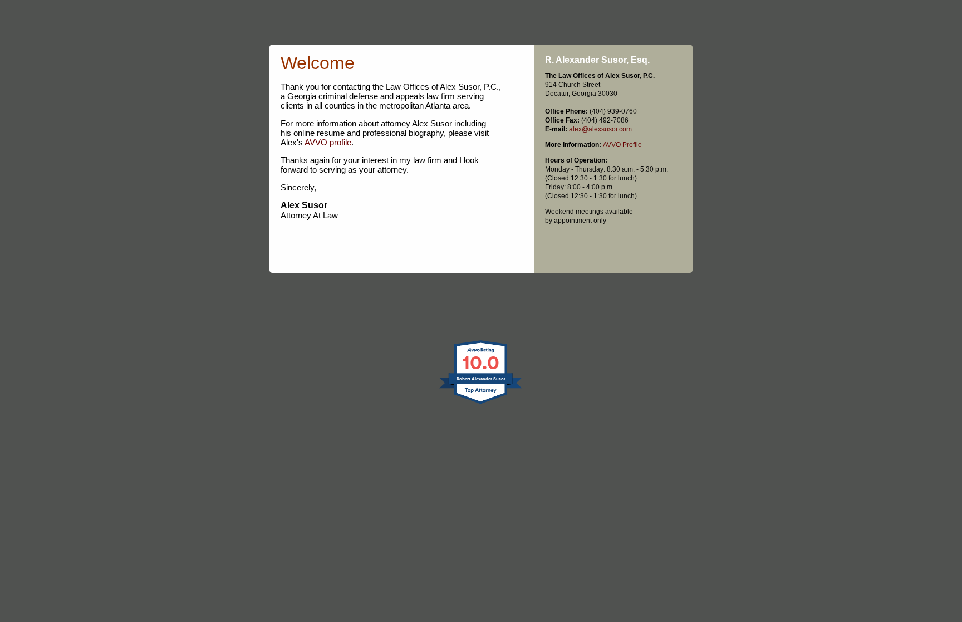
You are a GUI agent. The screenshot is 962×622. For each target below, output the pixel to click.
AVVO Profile (622, 145)
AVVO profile (328, 142)
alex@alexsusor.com (600, 129)
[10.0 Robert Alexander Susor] (481, 403)
